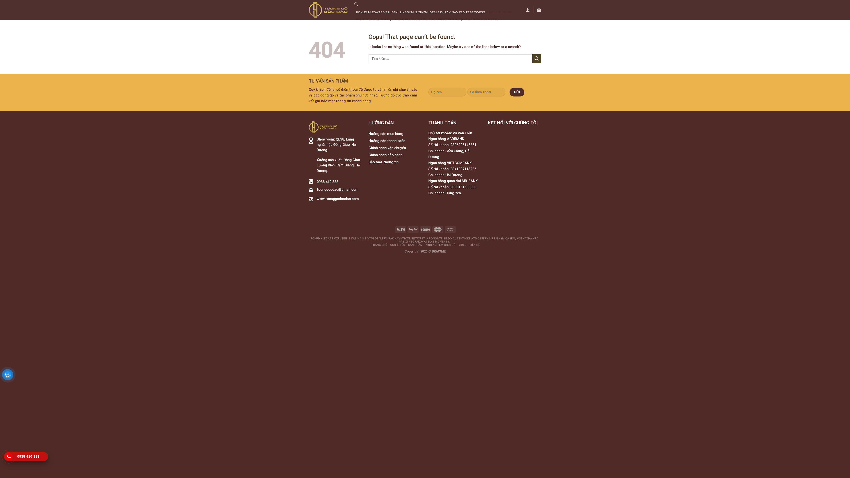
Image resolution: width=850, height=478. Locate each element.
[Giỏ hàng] (539, 10)
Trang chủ (365, 26)
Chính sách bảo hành (386, 155)
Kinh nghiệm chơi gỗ (437, 26)
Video (463, 26)
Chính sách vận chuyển (387, 148)
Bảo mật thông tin (384, 162)
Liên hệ (477, 26)
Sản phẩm (407, 26)
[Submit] (536, 58)
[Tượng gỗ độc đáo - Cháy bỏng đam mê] (328, 10)
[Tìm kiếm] (356, 4)
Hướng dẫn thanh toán (387, 141)
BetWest (477, 12)
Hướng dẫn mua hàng (386, 134)
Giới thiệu (387, 26)
